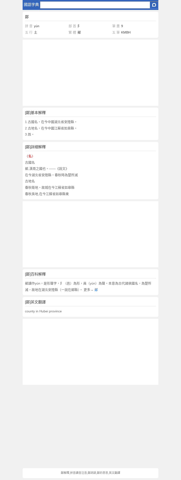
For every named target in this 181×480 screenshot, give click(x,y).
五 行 (29, 32)
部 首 (72, 26)
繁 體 (72, 32)
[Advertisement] (90, 73)
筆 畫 (116, 26)
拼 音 (29, 26)
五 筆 (116, 32)
